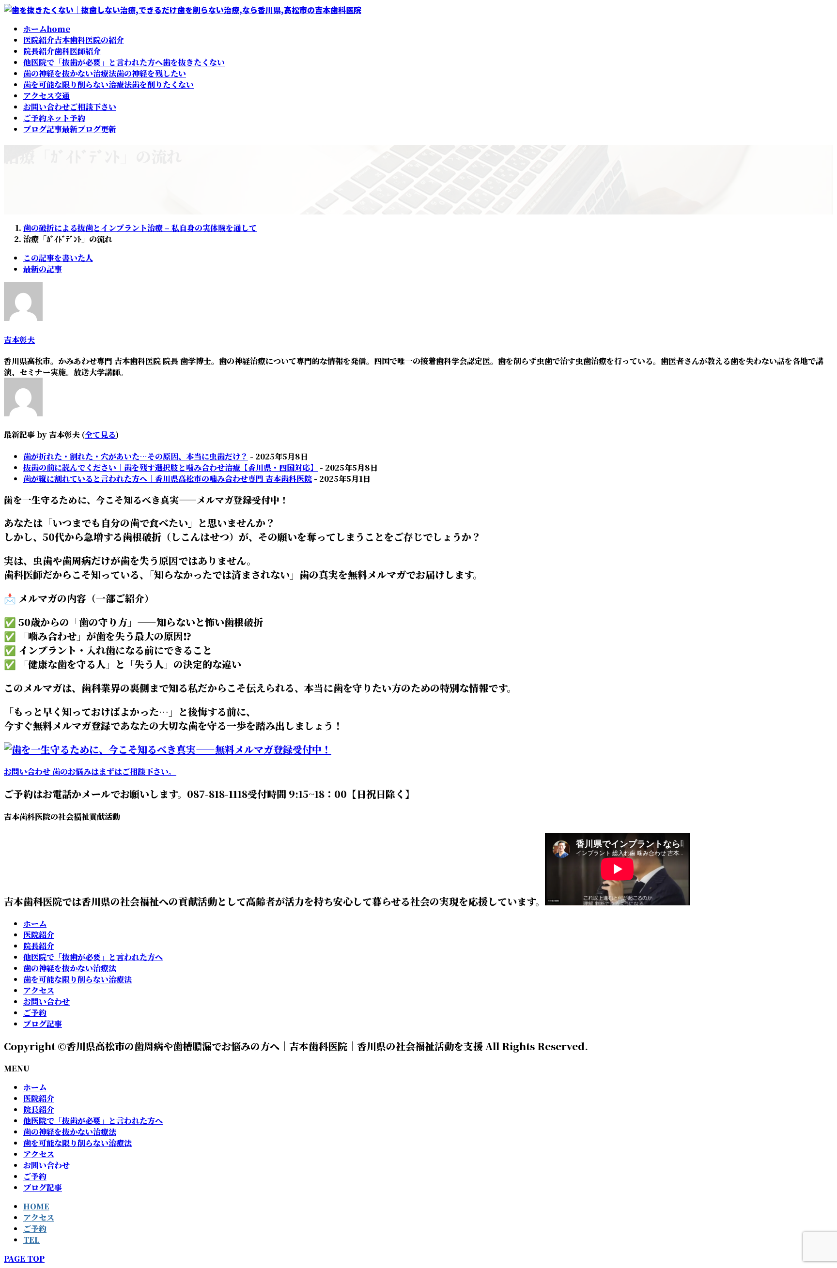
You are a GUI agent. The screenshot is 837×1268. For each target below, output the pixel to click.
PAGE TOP (24, 1258)
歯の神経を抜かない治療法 (69, 968)
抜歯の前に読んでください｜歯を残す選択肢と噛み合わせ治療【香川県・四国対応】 (170, 467)
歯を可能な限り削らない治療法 (77, 979)
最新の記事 (42, 269)
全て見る (100, 434)
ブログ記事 (42, 1023)
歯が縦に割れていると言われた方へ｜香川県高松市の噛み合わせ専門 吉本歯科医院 (167, 478)
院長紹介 (38, 945)
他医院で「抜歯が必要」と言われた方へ (93, 956)
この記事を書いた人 (58, 257)
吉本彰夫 (19, 339)
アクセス (38, 990)
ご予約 (34, 1012)
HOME (36, 1206)
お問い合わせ (46, 1001)
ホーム (34, 923)
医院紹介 (38, 934)
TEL (31, 1239)
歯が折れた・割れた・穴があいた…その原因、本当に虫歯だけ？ (135, 456)
